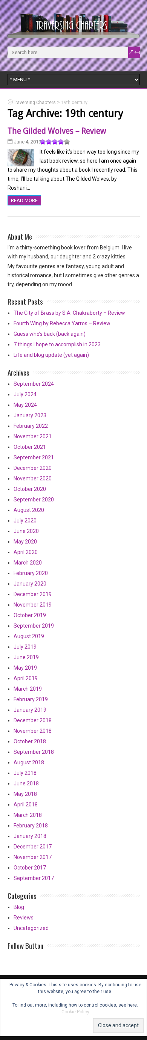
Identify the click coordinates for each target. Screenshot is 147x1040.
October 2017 (30, 868)
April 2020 (26, 552)
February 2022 (31, 426)
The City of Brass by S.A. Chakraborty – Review (69, 313)
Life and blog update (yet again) (51, 355)
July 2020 (25, 521)
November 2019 (33, 605)
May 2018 (25, 794)
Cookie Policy (75, 1011)
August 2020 (29, 510)
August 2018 (29, 762)
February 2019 (31, 699)
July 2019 (25, 647)
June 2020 (26, 531)
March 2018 (28, 815)
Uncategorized (31, 928)
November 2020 (33, 478)
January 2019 (30, 710)
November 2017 (33, 857)
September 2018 (34, 752)
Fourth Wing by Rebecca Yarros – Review (62, 323)
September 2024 (34, 384)
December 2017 (33, 847)
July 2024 (25, 394)
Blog (19, 907)
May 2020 (25, 542)
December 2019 (33, 594)
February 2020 (31, 573)
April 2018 (26, 805)
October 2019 (30, 615)
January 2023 (30, 415)
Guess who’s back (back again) (50, 334)
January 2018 (30, 836)
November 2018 (33, 731)
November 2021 (33, 436)
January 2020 (30, 584)
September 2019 (34, 626)
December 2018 (33, 720)
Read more (24, 200)
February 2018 (31, 826)
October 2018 (30, 741)
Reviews (24, 918)
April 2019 (26, 678)
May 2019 (25, 668)
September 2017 (34, 878)
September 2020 (34, 500)
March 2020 (28, 563)
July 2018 (25, 773)
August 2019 (29, 636)
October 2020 (30, 489)
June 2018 (26, 783)
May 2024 (25, 405)
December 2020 (33, 468)
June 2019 (26, 657)
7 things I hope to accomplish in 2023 (57, 344)
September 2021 (34, 457)
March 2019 (28, 689)
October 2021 (30, 447)
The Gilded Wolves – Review (57, 131)
